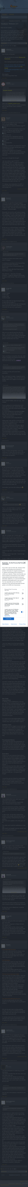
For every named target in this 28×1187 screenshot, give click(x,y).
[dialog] (14, 593)
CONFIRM (8, 618)
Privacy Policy (22, 624)
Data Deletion (5, 624)
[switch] (22, 593)
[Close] (25, 563)
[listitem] (14, 590)
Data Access (14, 624)
